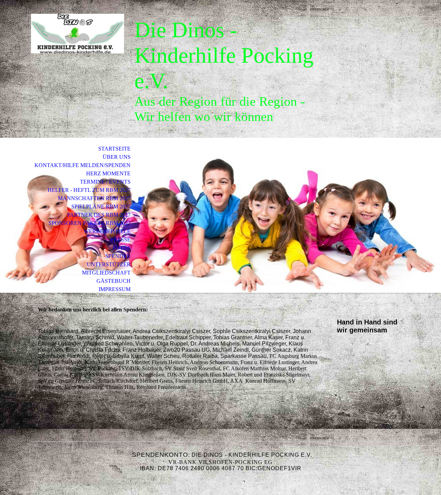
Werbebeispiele (107, 231)
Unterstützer (109, 264)
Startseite (114, 149)
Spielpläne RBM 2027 (101, 206)
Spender (118, 256)
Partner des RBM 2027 (99, 215)
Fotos (122, 248)
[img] (77, 33)
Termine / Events (105, 182)
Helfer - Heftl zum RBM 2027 (89, 190)
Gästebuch (113, 281)
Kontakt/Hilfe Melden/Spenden (82, 165)
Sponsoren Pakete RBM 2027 (90, 223)
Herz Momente (108, 173)
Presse (121, 240)
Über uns (117, 157)
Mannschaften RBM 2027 (94, 198)
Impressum (115, 289)
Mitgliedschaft (106, 273)
